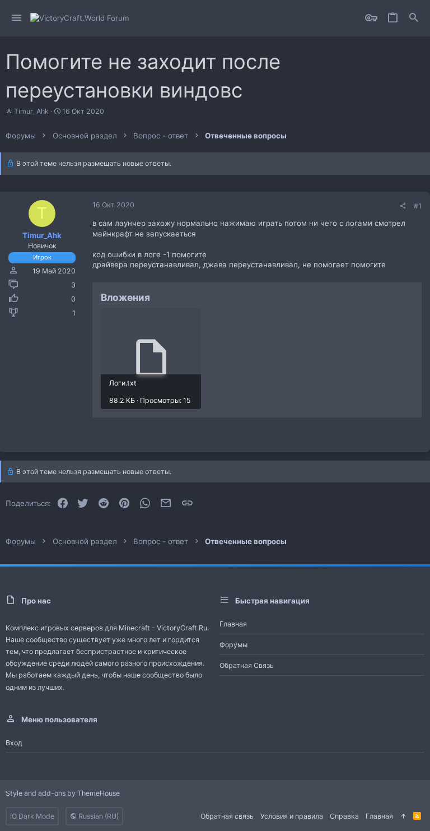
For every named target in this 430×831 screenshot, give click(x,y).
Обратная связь (246, 665)
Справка (344, 816)
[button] (16, 18)
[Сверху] (403, 816)
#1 (418, 206)
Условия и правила (291, 816)
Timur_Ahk (31, 111)
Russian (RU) (98, 816)
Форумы (233, 644)
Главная (233, 624)
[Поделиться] (402, 206)
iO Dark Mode (32, 816)
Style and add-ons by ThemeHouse (63, 793)
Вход (14, 743)
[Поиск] (413, 18)
